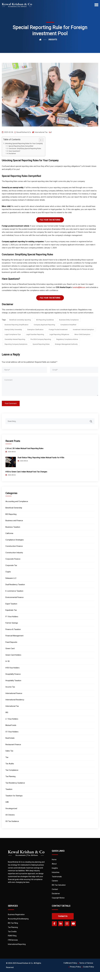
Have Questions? (14, 151)
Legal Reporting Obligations (59, 334)
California (9, 533)
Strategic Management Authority (66, 344)
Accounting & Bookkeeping (18, 919)
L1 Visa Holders (11, 719)
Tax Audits (9, 764)
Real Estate (10, 738)
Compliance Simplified (68, 325)
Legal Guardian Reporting (35, 334)
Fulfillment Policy (70, 963)
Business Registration (16, 914)
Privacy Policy (75, 967)
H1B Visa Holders (12, 668)
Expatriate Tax (11, 610)
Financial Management (14, 636)
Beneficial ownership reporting (20, 320)
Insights (55, 868)
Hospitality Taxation (13, 680)
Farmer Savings (11, 623)
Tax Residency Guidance (15, 783)
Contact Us (62, 916)
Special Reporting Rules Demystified (21, 146)
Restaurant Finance (13, 744)
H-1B (7, 661)
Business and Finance (14, 520)
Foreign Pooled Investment (58, 329)
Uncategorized (11, 808)
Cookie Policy (88, 967)
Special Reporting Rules (41, 344)
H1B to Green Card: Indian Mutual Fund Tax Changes (26, 472)
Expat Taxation (11, 604)
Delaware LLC (10, 578)
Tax (6, 757)
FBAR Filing (12, 936)
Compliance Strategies (14, 540)
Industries (55, 872)
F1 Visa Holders (11, 616)
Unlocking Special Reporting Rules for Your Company (24, 143)
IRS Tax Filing (13, 923)
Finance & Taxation (13, 629)
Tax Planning (10, 776)
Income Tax (10, 687)
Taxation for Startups (14, 796)
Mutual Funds (10, 725)
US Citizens (10, 815)
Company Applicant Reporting (44, 325)
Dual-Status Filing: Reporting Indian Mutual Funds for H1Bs (41, 457)
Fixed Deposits (11, 642)
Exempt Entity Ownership (13, 329)
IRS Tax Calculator (59, 885)
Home (54, 860)
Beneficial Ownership (13, 508)
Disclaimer (12, 153)
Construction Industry (14, 552)
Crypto (8, 572)
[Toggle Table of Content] (40, 140)
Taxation (8, 789)
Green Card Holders (13, 655)
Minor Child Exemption (82, 334)
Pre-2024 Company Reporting (40, 339)
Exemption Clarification (35, 329)
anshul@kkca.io (79, 287)
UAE (7, 802)
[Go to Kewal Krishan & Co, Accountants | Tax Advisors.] (42, 39)
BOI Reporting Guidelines (45, 320)
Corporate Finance (12, 559)
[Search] (93, 420)
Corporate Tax (11, 565)
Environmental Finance (14, 597)
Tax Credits (12, 932)
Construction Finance (14, 546)
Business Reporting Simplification (16, 325)
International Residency (14, 700)
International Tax (41, 132)
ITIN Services (13, 940)
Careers (55, 881)
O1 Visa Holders (11, 732)
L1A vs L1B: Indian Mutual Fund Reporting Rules (24, 448)
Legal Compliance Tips (13, 334)
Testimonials (57, 877)
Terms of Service (86, 963)
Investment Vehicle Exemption (83, 329)
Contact (55, 889)
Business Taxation (12, 527)
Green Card (10, 648)
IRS (6, 712)
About (54, 864)
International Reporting (17, 944)
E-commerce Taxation (14, 591)
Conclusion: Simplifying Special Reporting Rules (25, 148)
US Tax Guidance (12, 821)
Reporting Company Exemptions (16, 344)
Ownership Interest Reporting (15, 339)
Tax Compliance (11, 770)
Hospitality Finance (13, 674)
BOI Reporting (10, 514)
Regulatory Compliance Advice (67, 339)
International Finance (13, 693)
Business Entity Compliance (69, 320)
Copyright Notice (58, 898)
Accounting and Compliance (16, 501)
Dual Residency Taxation (15, 584)
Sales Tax (9, 751)
